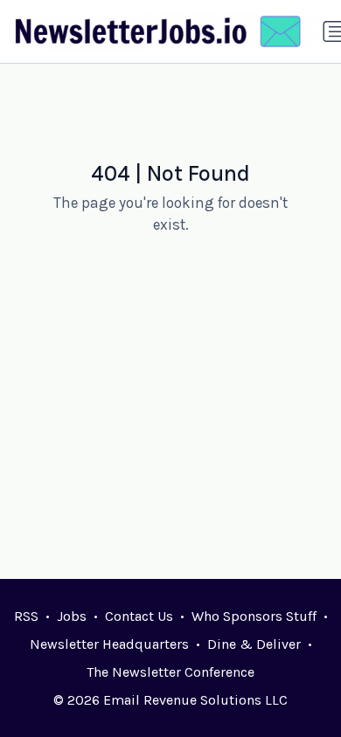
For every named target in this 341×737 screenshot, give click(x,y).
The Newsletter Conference (170, 672)
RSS (26, 616)
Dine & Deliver (254, 644)
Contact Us (139, 616)
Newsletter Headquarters (109, 644)
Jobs (72, 616)
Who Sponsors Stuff (254, 616)
